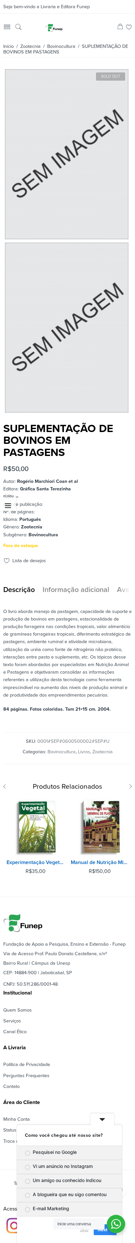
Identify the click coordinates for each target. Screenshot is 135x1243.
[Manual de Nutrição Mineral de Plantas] (99, 827)
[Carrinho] (120, 27)
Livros (84, 752)
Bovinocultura (61, 46)
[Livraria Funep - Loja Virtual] (54, 27)
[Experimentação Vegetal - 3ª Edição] (35, 827)
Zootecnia (30, 46)
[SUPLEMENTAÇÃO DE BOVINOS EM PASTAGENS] (66, 236)
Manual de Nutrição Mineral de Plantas (99, 862)
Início (8, 46)
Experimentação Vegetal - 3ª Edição (35, 862)
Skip (84, 1229)
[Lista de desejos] (129, 27)
